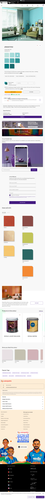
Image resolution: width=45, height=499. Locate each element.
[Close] (43, 493)
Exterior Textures (34, 372)
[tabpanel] (22, 24)
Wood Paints (5, 375)
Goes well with (6, 208)
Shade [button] (8, 212)
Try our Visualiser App (7, 139)
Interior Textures (15, 372)
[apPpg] (33, 488)
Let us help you (12, 176)
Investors (2, 414)
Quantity (19, 83)
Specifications (7, 110)
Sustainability (3, 426)
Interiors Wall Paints (7, 372)
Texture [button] (4, 212)
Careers (2, 416)
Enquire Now (22, 202)
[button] (38, 5)
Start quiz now (22, 134)
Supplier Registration (4, 420)
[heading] (10, 76)
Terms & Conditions (26, 426)
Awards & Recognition (4, 424)
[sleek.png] (33, 468)
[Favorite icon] (20, 315)
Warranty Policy (25, 420)
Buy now (31, 91)
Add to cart (13, 91)
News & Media (3, 422)
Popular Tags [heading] (5, 370)
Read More (22, 116)
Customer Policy (26, 414)
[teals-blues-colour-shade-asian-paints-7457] (22, 24)
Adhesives (29, 375)
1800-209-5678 (8, 385)
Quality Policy (25, 422)
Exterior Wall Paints (25, 372)
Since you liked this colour (9, 347)
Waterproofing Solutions (20, 375)
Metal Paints (11, 375)
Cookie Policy (25, 416)
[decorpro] (33, 475)
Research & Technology (4, 418)
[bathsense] (33, 471)
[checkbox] (9, 195)
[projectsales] (33, 479)
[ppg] (33, 483)
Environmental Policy (26, 418)
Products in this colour (9, 311)
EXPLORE (36, 303)
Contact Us (3, 429)
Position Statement (26, 424)
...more (20, 73)
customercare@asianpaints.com (11, 387)
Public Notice (25, 429)
